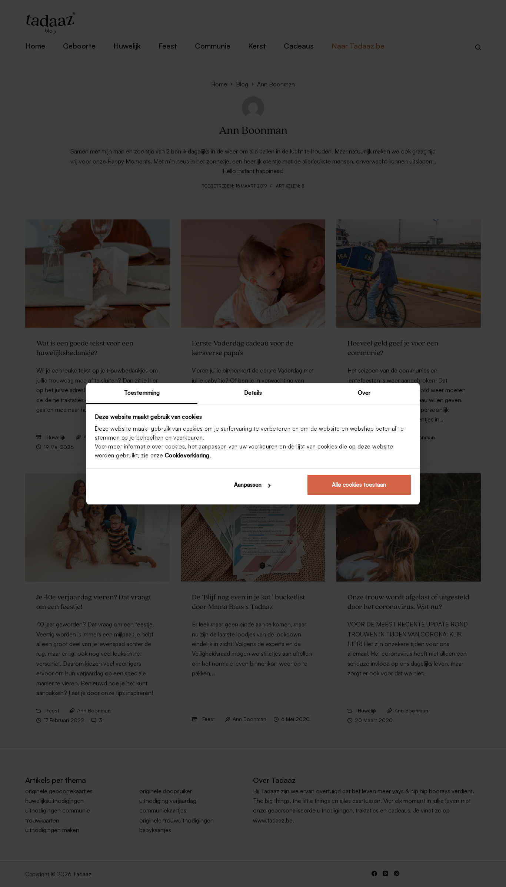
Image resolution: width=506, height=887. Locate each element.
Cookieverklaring (187, 455)
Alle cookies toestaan (359, 484)
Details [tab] (253, 392)
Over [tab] (364, 392)
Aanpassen (248, 484)
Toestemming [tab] (142, 392)
